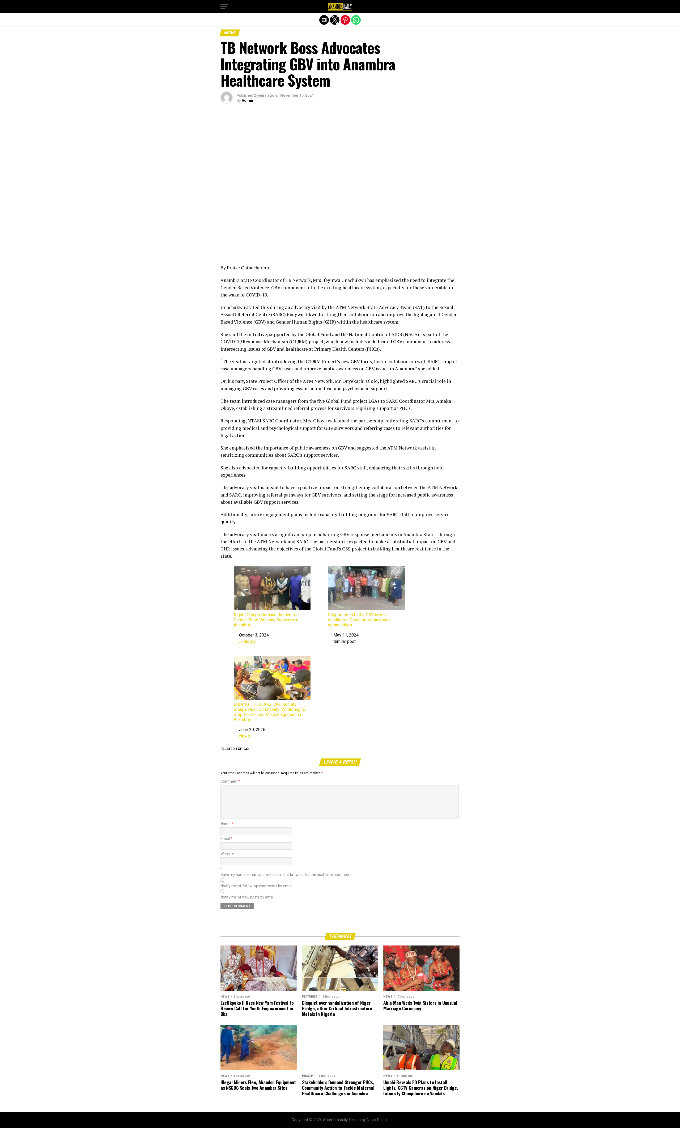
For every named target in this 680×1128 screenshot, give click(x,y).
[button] (224, 6)
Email (226, 839)
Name (226, 824)
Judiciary (247, 641)
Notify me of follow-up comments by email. (256, 886)
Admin (247, 100)
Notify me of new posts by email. (247, 897)
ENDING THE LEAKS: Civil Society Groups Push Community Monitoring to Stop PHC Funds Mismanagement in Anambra (269, 712)
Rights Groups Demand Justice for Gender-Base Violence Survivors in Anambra (266, 619)
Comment (230, 781)
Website (227, 854)
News (244, 736)
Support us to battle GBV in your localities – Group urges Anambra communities (359, 619)
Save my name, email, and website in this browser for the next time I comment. (286, 875)
